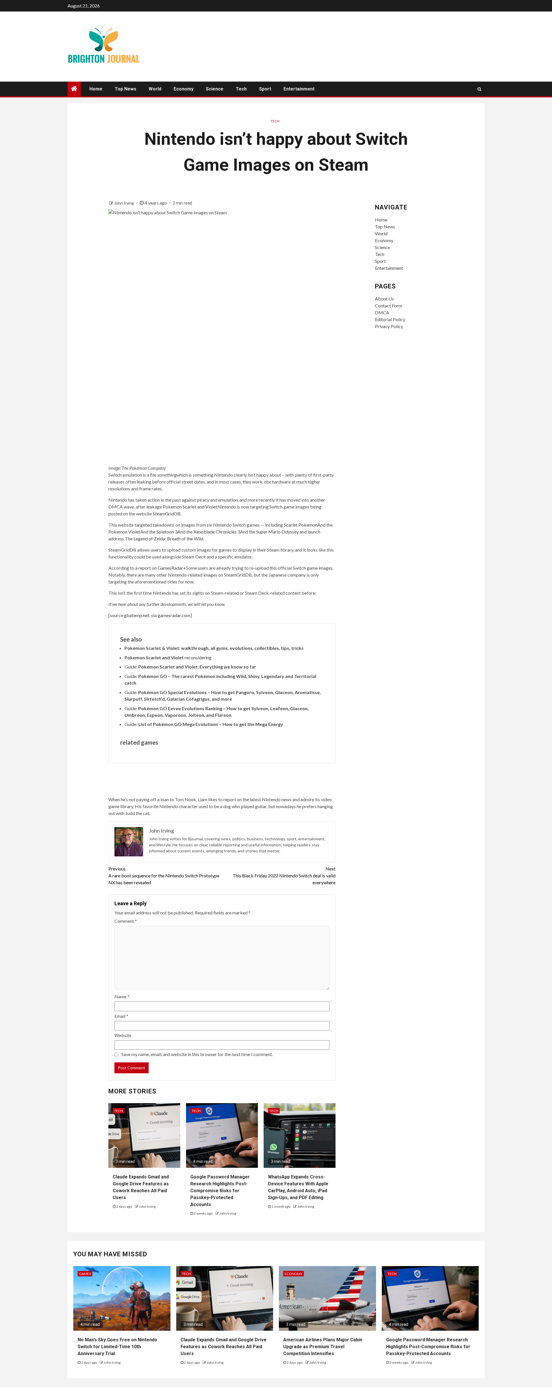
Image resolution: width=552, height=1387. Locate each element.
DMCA (382, 312)
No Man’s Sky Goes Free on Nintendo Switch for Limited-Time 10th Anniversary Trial (117, 1346)
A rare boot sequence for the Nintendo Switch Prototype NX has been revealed (163, 875)
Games (85, 1274)
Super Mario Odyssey (277, 531)
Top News (125, 89)
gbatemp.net (136, 615)
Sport (265, 89)
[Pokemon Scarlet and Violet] (222, 400)
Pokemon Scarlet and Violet (190, 506)
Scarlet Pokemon (300, 524)
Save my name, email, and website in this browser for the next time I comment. (197, 1054)
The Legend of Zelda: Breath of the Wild (164, 538)
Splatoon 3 (166, 531)
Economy (183, 89)
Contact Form (388, 305)
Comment (125, 921)
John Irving (124, 203)
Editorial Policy (390, 319)
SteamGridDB (167, 513)
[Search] (479, 89)
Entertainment (299, 89)
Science (214, 89)
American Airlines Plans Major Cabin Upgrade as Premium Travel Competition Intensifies (322, 1346)
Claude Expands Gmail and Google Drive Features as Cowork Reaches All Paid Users (224, 1346)
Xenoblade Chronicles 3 (216, 531)
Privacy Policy (389, 326)
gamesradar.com (174, 615)
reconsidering (168, 657)
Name (121, 996)
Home (95, 89)
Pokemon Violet (124, 531)
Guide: (190, 666)
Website (122, 1035)
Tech (241, 89)
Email (121, 1016)
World (155, 89)
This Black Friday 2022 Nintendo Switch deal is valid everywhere (284, 875)
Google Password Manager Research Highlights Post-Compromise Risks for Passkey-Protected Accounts (220, 1190)
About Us (384, 298)
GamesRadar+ (172, 568)
